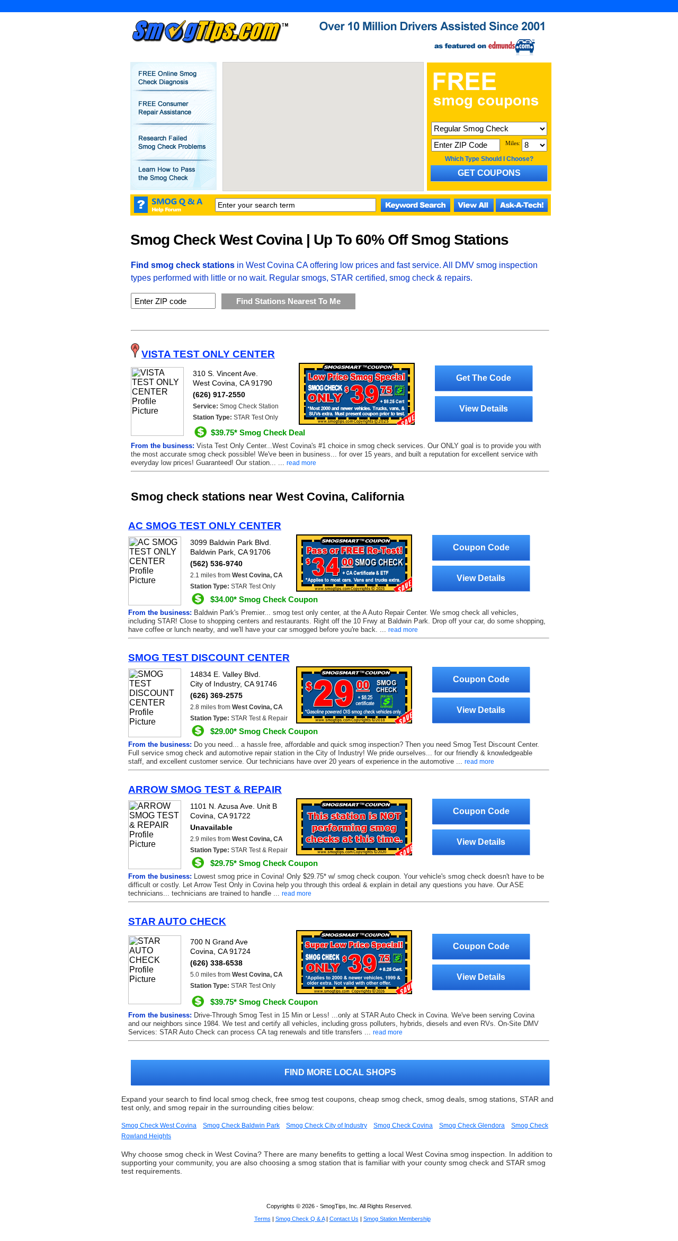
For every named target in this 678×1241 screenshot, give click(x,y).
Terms (262, 1219)
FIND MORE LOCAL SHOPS (340, 1072)
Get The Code (483, 377)
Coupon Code (481, 547)
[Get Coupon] (354, 589)
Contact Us (344, 1219)
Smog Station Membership (397, 1219)
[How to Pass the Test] (173, 181)
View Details (483, 408)
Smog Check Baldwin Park (241, 1125)
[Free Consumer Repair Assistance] (173, 115)
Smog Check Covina (403, 1125)
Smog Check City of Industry (326, 1125)
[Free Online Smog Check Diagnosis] (173, 85)
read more (301, 463)
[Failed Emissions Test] (173, 150)
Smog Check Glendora (472, 1125)
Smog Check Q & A (300, 1219)
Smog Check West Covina (159, 1125)
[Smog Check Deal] (357, 422)
